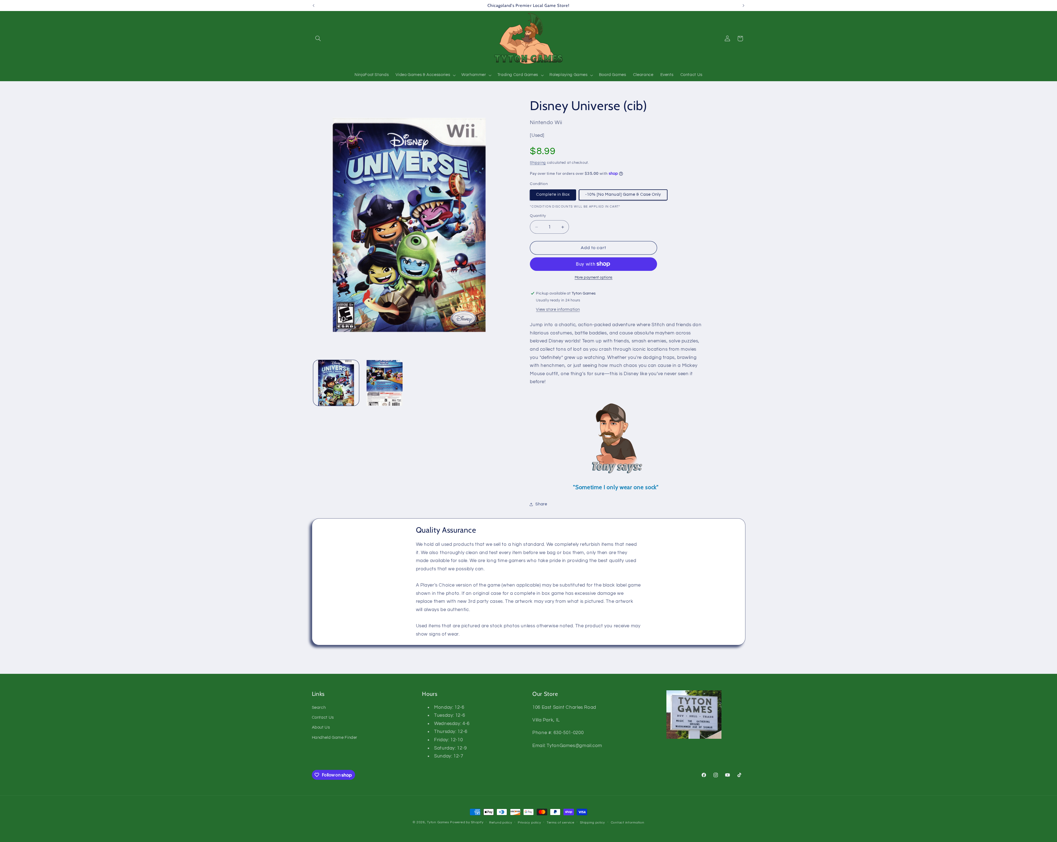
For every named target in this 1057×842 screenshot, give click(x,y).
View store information (558, 309)
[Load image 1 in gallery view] (336, 383)
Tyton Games (438, 822)
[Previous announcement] (313, 5)
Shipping (538, 163)
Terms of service (560, 822)
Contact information (627, 822)
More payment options (594, 277)
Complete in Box (553, 194)
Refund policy (500, 822)
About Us (321, 728)
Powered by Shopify (466, 822)
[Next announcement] (743, 5)
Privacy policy (529, 822)
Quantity (538, 216)
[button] (318, 38)
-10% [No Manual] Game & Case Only (623, 194)
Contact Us (323, 717)
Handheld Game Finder (335, 737)
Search (319, 707)
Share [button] (541, 504)
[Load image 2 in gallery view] (384, 383)
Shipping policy (592, 822)
